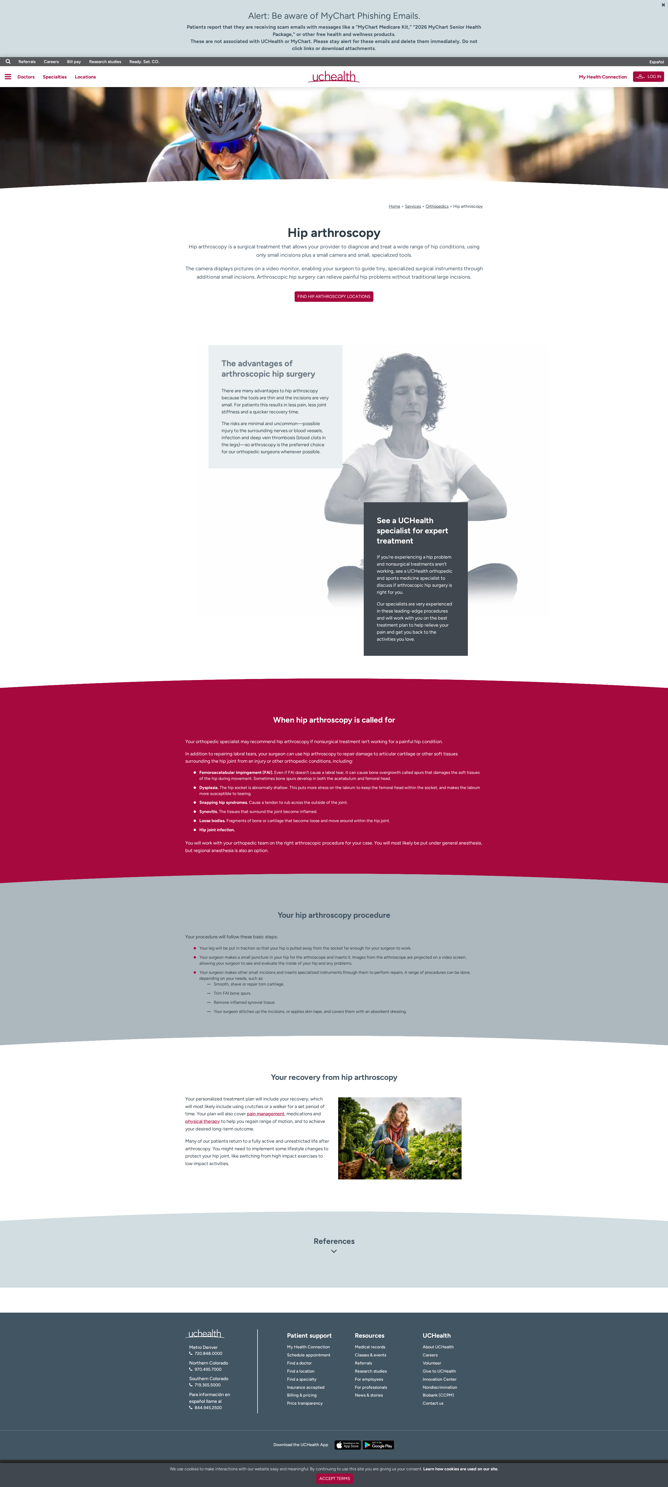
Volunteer (432, 1363)
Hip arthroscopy (468, 206)
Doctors (25, 77)
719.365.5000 (207, 1384)
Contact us (433, 1403)
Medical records (370, 1346)
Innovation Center (440, 1379)
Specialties (55, 77)
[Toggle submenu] (8, 76)
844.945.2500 (208, 1407)
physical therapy (202, 1121)
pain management (265, 1114)
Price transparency (305, 1403)
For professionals (371, 1387)
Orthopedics (437, 206)
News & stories (369, 1395)
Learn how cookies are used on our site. (460, 1468)
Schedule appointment (308, 1355)
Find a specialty (302, 1379)
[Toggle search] (8, 62)
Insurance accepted (305, 1387)
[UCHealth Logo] (204, 1333)
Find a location (300, 1371)
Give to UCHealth (439, 1371)
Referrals (27, 61)
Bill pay (74, 61)
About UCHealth (438, 1346)
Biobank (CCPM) (438, 1395)
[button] (334, 1252)
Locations (85, 77)
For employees (369, 1379)
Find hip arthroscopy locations (334, 296)
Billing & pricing (302, 1395)
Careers (51, 61)
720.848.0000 (208, 1353)
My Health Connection (603, 77)
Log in (654, 76)
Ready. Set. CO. (144, 61)
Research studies (105, 61)
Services (413, 206)
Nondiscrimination (440, 1387)
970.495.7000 (208, 1369)
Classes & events (370, 1355)
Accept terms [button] (334, 1478)
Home (394, 206)
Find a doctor (299, 1363)
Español (656, 61)
